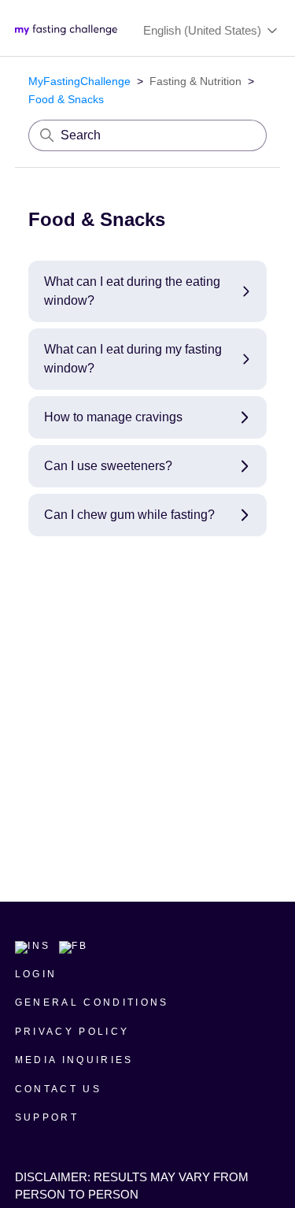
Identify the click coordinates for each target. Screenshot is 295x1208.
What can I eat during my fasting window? (133, 359)
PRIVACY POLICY (72, 1031)
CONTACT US (58, 1089)
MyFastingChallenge (79, 81)
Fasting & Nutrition (195, 81)
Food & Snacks (66, 99)
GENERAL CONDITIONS (92, 1002)
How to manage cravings (113, 417)
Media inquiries (74, 1059)
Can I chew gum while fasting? (129, 514)
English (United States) (203, 30)
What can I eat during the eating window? (132, 291)
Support (47, 1117)
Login (36, 974)
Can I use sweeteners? (108, 465)
